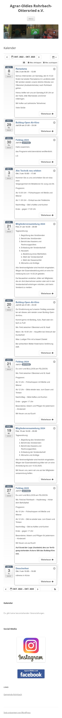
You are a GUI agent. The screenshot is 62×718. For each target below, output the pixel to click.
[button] (55, 589)
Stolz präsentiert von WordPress (17, 712)
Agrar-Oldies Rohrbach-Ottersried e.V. (31, 8)
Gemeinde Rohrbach (13, 694)
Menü (31, 19)
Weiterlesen (46, 113)
